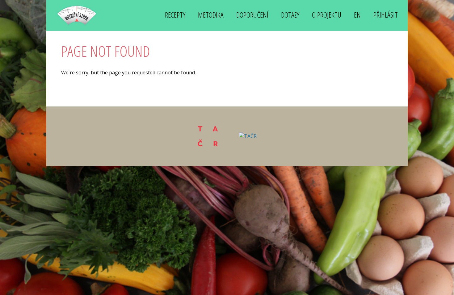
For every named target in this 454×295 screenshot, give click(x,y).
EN (357, 15)
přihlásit (385, 15)
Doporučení (252, 15)
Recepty (175, 15)
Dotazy (290, 15)
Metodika (211, 15)
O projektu (326, 15)
